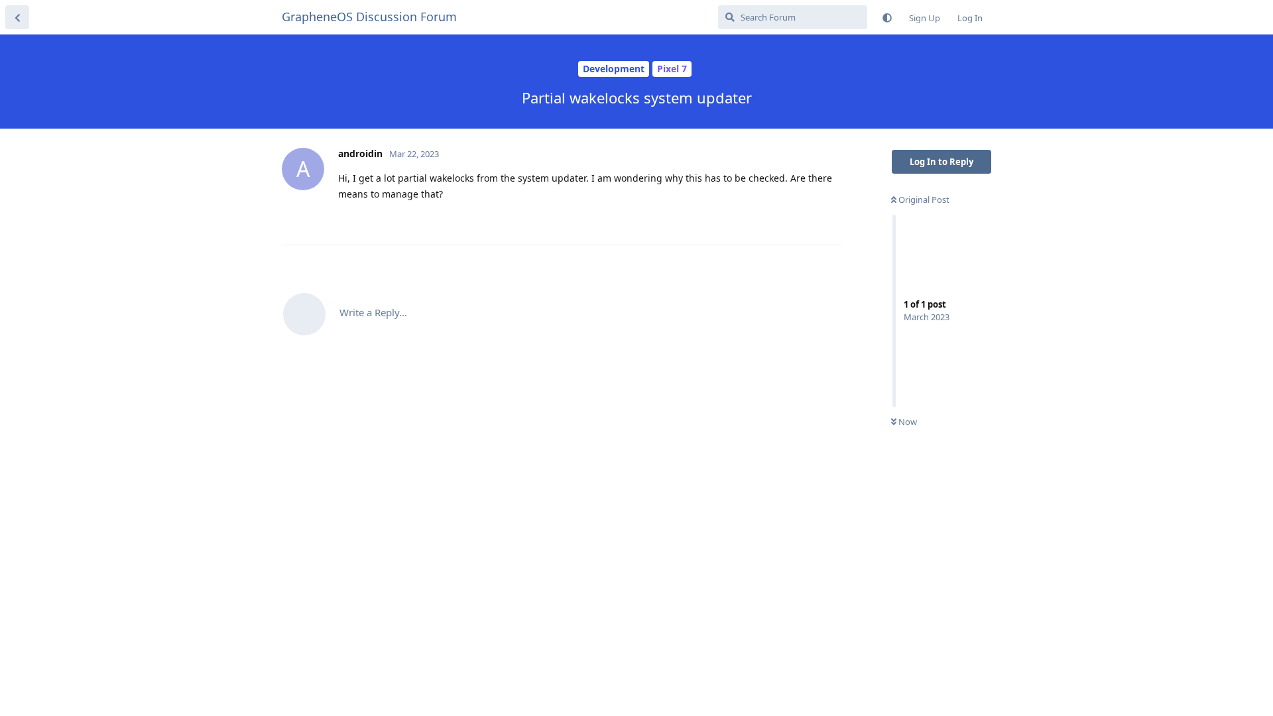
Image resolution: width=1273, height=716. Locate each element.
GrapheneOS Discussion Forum (369, 17)
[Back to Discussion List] (17, 17)
